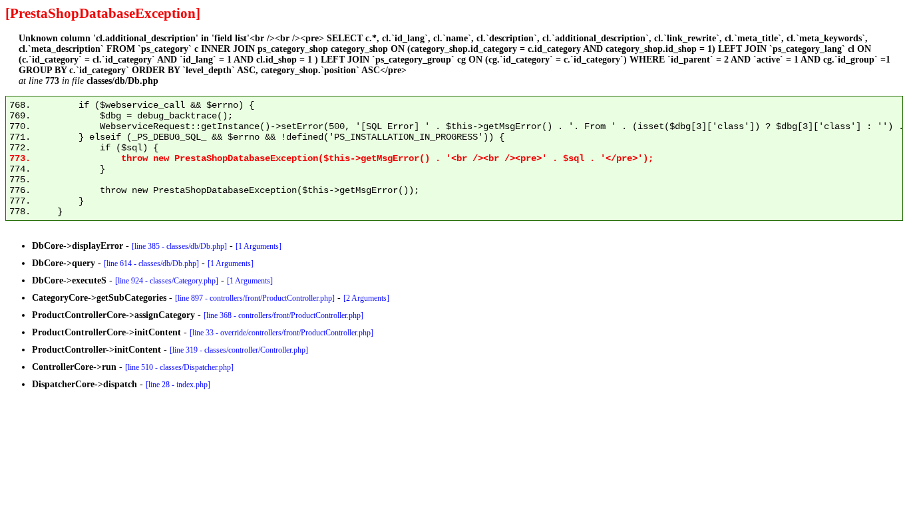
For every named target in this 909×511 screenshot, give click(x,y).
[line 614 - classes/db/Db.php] (151, 263)
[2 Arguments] (366, 298)
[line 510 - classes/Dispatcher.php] (179, 367)
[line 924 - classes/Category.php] (166, 280)
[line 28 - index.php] (178, 384)
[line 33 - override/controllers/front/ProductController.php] (281, 332)
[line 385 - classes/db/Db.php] (179, 246)
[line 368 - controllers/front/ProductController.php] (283, 315)
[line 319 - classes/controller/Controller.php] (239, 350)
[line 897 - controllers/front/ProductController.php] (255, 298)
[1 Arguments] (258, 246)
